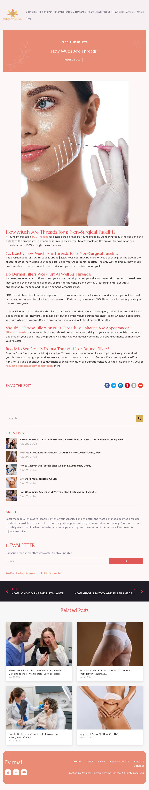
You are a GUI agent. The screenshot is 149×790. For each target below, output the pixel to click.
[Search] (139, 418)
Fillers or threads (16, 332)
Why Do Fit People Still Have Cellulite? (39, 478)
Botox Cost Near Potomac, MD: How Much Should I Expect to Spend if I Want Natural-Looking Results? (72, 439)
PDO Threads (40, 237)
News (101, 761)
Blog (28, 18)
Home (77, 761)
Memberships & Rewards (70, 12)
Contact (139, 766)
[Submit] (126, 561)
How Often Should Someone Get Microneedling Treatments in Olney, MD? (58, 491)
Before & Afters (134, 12)
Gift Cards (95, 12)
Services (31, 12)
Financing (46, 12)
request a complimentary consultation (29, 366)
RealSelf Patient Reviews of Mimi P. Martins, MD (34, 573)
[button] (107, 385)
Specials (119, 12)
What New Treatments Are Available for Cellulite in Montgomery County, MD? (60, 452)
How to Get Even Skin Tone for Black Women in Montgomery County (55, 465)
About (106, 12)
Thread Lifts (79, 42)
